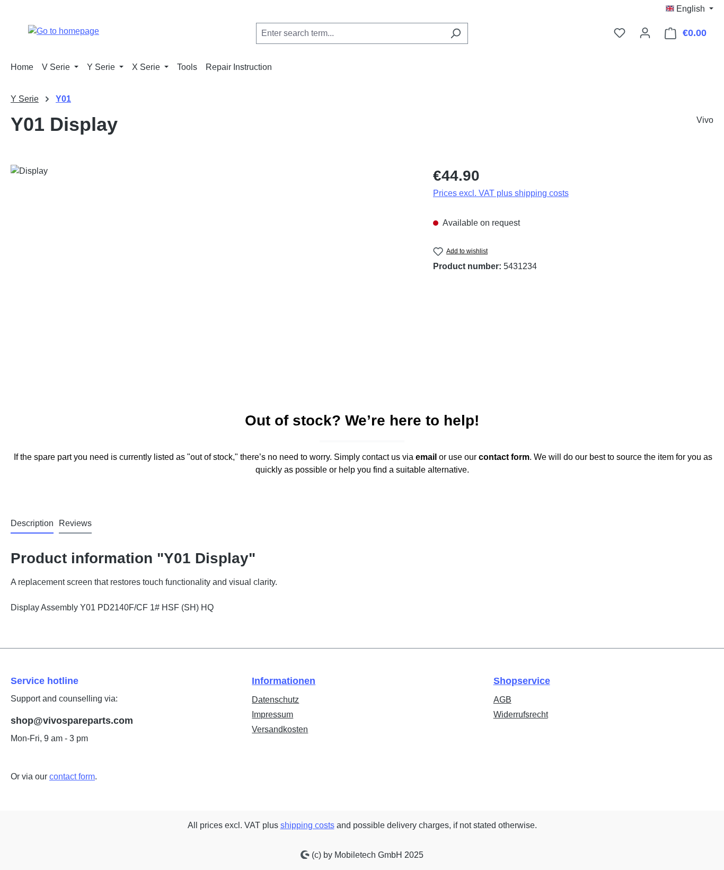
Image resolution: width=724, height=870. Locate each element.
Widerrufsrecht (520, 714)
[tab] (32, 524)
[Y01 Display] (211, 279)
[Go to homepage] (64, 31)
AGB (502, 699)
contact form (72, 776)
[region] (211, 279)
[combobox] (350, 33)
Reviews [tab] (75, 523)
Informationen (283, 681)
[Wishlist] (619, 32)
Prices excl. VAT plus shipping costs (501, 193)
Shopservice (521, 681)
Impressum (272, 714)
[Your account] (645, 32)
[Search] (455, 33)
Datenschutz (275, 699)
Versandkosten (280, 729)
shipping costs (307, 825)
